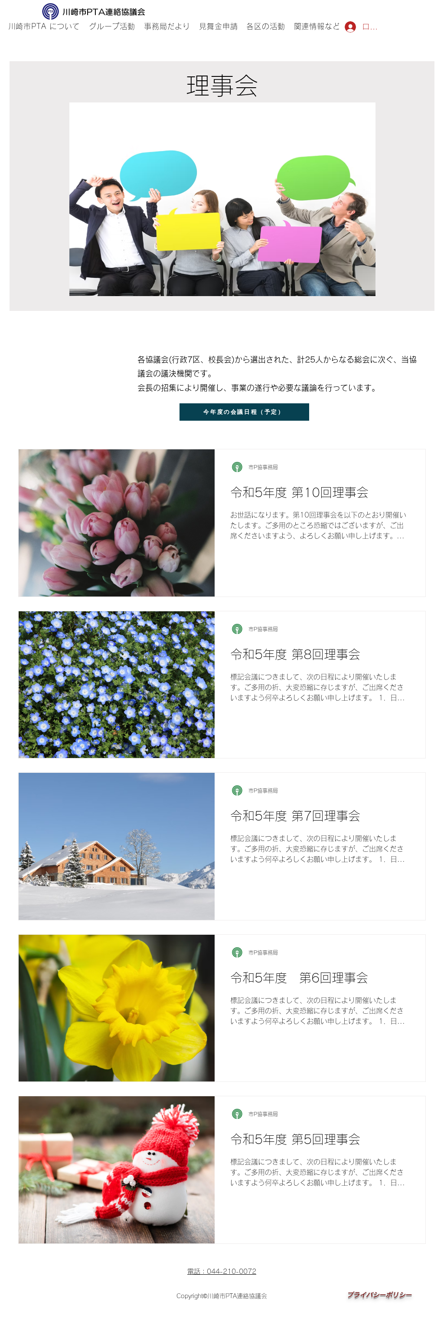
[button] (112, 27)
